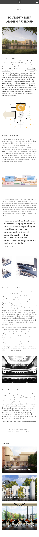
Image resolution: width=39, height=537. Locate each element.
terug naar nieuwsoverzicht (20, 429)
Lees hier (21, 421)
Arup (32, 71)
